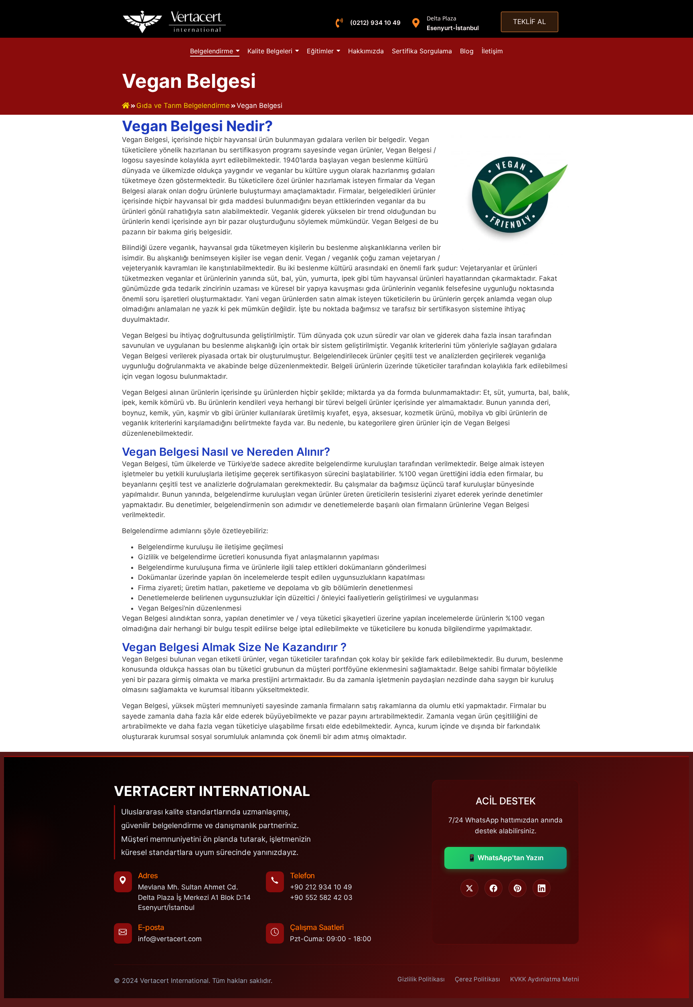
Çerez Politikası (477, 979)
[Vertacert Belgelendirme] (175, 22)
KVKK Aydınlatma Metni (544, 979)
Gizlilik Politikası (421, 979)
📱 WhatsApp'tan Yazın (505, 858)
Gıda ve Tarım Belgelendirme (183, 106)
